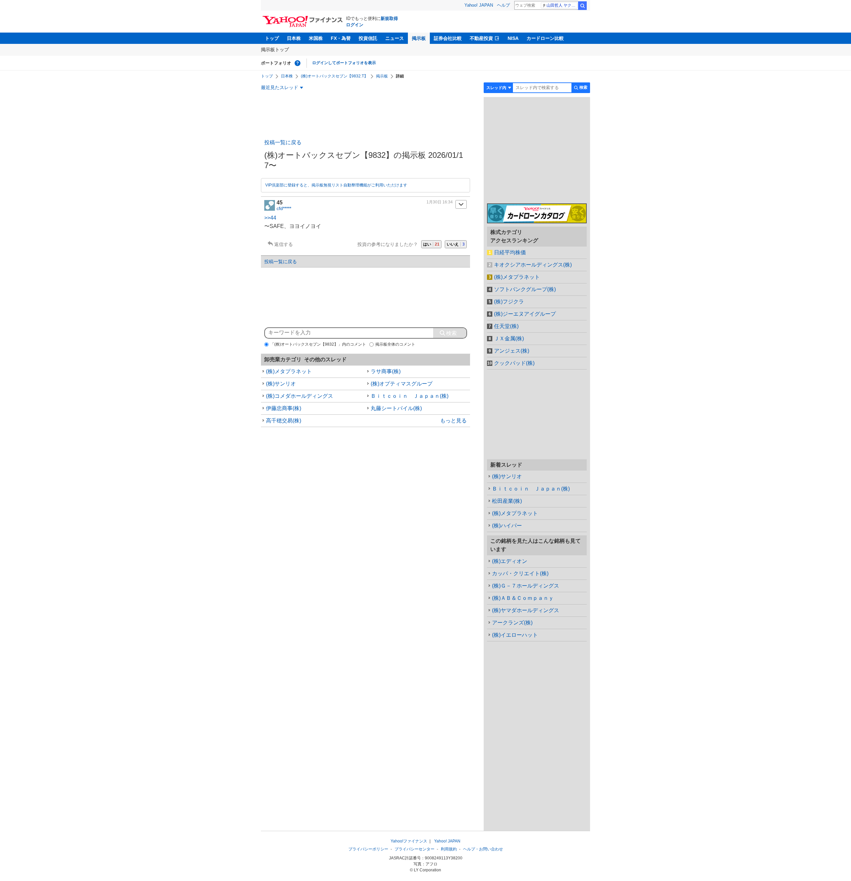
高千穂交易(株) (283, 420)
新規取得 (389, 18)
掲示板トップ (275, 49)
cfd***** (284, 208)
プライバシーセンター (414, 849)
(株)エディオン (509, 561)
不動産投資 (481, 38)
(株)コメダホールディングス (299, 396)
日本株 (294, 38)
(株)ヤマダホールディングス (525, 610)
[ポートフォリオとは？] (297, 63)
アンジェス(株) (511, 351)
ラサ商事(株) (386, 371)
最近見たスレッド (279, 87)
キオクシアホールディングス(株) (533, 265)
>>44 (270, 218)
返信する (283, 244)
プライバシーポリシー (368, 849)
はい (431, 244)
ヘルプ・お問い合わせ (483, 849)
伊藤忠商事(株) (283, 408)
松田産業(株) (507, 501)
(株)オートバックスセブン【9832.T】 (334, 76)
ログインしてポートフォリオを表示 (344, 62)
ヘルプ (503, 5)
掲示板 (419, 38)
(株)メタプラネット (289, 371)
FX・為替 (341, 38)
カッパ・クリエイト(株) (520, 573)
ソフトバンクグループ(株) (525, 289)
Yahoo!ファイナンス (409, 841)
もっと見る (453, 420)
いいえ (456, 244)
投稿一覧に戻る (283, 142)
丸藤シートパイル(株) (396, 408)
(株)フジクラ (509, 301)
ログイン (354, 24)
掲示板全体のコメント (395, 344)
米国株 (316, 38)
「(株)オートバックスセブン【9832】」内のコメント (318, 344)
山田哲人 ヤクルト (562, 5)
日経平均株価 (510, 252)
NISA (513, 38)
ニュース (394, 38)
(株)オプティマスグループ (401, 383)
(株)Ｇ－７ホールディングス (525, 586)
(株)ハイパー (507, 525)
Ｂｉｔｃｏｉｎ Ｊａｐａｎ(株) (409, 396)
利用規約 (449, 849)
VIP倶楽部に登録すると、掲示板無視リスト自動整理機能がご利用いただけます (336, 185)
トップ (272, 38)
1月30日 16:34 (439, 202)
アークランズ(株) (512, 622)
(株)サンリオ (281, 383)
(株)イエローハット (515, 635)
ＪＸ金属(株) (509, 338)
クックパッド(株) (514, 363)
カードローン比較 (545, 38)
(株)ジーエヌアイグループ (525, 314)
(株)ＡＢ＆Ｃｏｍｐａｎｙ (523, 598)
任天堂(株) (506, 326)
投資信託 (368, 38)
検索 (582, 5)
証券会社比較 (448, 38)
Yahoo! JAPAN (478, 5)
